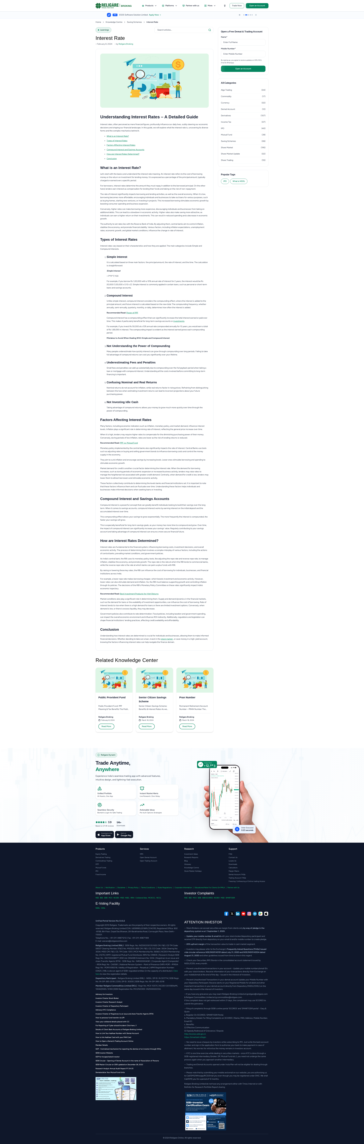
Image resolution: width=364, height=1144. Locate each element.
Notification (110, 888)
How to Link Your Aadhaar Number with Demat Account (117, 1033)
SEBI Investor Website (104, 1053)
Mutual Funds (101, 868)
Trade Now (237, 5)
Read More (106, 726)
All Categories (228, 83)
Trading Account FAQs (237, 878)
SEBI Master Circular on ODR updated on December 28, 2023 (119, 1065)
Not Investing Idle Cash (122, 402)
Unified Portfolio (104, 793)
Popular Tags (228, 174)
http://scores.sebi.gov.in (195, 1034)
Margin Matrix (234, 871)
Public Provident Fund (112, 697)
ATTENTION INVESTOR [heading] (203, 922)
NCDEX (116, 898)
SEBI (105, 898)
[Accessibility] (225, 5)
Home (98, 22)
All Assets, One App (105, 796)
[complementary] (182, 913)
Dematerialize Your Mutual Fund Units (110, 1072)
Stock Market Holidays (193, 871)
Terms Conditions (148, 888)
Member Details (102, 1045)
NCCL (158, 898)
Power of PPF (132, 313)
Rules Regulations (165, 888)
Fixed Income (101, 874)
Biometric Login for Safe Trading (109, 813)
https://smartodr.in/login (195, 1037)
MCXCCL (151, 898)
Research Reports (191, 857)
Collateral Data (141, 898)
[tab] (243, 14)
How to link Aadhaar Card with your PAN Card (113, 1037)
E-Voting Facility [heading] (108, 903)
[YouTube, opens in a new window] (243, 914)
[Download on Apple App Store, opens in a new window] (266, 914)
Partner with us (192, 5)
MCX (110, 898)
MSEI (122, 898)
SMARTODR (230, 898)
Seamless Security (105, 810)
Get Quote (173, 15)
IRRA (132, 898)
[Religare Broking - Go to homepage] (116, 6)
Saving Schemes (134, 22)
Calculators (233, 868)
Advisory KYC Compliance (106, 1010)
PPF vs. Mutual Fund (129, 443)
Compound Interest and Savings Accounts (125, 149)
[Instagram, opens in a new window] (249, 914)
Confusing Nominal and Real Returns (132, 382)
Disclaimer (121, 888)
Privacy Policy (133, 888)
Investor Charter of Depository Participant (112, 1006)
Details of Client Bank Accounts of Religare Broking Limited (119, 1029)
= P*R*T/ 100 (112, 276)
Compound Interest (120, 295)
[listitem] (158, 136)
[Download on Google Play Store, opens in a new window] (260, 914)
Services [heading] (144, 848)
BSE (101, 898)
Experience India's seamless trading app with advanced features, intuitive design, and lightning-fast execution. (128, 778)
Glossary (187, 864)
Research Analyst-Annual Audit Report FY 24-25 (114, 1069)
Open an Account (257, 5)
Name (228, 37)
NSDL (98, 908)
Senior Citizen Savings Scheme (152, 699)
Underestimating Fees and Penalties (131, 362)
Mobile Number (233, 48)
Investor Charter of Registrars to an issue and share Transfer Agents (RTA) (124, 1014)
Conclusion (112, 158)
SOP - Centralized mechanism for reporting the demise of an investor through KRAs (128, 1049)
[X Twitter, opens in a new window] (232, 914)
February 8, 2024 (107, 720)
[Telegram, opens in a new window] (255, 914)
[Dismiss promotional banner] (256, 15)
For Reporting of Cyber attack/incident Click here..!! (116, 1026)
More (210, 5)
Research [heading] (189, 848)
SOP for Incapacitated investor (108, 1057)
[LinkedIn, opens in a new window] (238, 914)
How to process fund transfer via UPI (110, 1018)
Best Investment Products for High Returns (139, 594)
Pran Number (187, 697)
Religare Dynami (108, 755)
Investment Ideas (191, 854)
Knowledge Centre (114, 22)
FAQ (230, 854)
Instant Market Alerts (149, 793)
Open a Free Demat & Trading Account (241, 31)
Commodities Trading (104, 861)
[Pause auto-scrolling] (239, 14)
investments (178, 321)
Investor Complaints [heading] (199, 893)
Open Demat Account (148, 857)
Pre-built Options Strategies (151, 813)
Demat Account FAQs (237, 874)
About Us (99, 888)
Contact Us (233, 857)
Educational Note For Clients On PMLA (210, 888)
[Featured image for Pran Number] (194, 680)
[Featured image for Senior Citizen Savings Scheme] (154, 680)
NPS (141, 854)
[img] (226, 804)
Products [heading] (100, 848)
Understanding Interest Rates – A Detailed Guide (149, 117)
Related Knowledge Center (127, 660)
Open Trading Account (148, 861)
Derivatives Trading (103, 857)
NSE (97, 898)
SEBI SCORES (207, 898)
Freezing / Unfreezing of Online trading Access (247, 881)
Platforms (169, 5)
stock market (167, 639)
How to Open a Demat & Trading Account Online (114, 1041)
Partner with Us (233, 888)
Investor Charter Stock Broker (107, 998)
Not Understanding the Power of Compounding (138, 346)
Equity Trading (101, 854)
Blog (186, 861)
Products (149, 5)
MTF (97, 864)
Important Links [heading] (107, 893)
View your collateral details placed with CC (112, 1022)
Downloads (233, 864)
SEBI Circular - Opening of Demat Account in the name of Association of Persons (127, 1061)
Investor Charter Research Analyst (109, 1002)
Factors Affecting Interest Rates (121, 145)
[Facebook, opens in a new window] (226, 914)
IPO (225, 181)
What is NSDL (239, 181)
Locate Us (232, 861)
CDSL (103, 908)
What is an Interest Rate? (118, 136)
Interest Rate (152, 22)
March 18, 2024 (147, 720)
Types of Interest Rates (117, 141)
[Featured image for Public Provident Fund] (114, 680)
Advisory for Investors (104, 994)
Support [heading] (233, 848)
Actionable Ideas (147, 810)
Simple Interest (117, 256)
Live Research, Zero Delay (150, 796)
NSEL (127, 898)
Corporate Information (183, 888)
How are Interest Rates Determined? (123, 154)
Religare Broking (105, 717)
